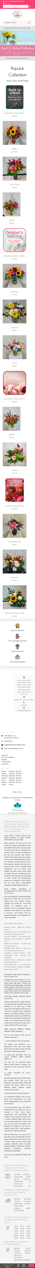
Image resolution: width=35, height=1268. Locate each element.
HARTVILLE (18, 1255)
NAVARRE (26, 1260)
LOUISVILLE (18, 1257)
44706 (28, 1233)
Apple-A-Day (14, 184)
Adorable (15, 292)
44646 (16, 1235)
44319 (28, 1226)
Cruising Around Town (14, 613)
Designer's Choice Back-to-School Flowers (14, 113)
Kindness (14, 577)
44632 (22, 1228)
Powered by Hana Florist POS (17, 813)
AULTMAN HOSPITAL (22, 1174)
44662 (28, 1235)
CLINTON (17, 1253)
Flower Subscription (15, 506)
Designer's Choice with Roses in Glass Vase (14, 399)
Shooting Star (14, 542)
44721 (22, 1231)
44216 (16, 1226)
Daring (15, 470)
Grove (14, 363)
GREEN (27, 1253)
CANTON (27, 1250)
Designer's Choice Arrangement (14, 256)
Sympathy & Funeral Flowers (14, 953)
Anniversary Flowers (11, 932)
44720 (28, 1228)
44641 (28, 1231)
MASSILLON (18, 1260)
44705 (16, 1238)
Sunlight (14, 327)
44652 (16, 1231)
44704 (16, 1233)
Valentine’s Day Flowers (12, 948)
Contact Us (4, 755)
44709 (28, 1238)
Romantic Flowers (10, 936)
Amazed (11, 434)
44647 (22, 1235)
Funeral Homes (5, 762)
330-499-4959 (8, 741)
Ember (14, 149)
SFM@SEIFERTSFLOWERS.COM (14, 745)
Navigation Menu (10, 22)
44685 (16, 1228)
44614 (22, 1226)
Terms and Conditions (7, 757)
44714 (22, 1238)
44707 (22, 1233)
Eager (11, 220)
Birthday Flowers (10, 927)
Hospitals (4, 759)
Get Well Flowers (10, 960)
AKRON (16, 1248)
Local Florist (4, 764)
